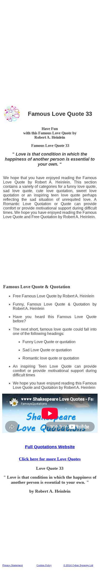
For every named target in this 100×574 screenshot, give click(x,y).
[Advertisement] (50, 51)
